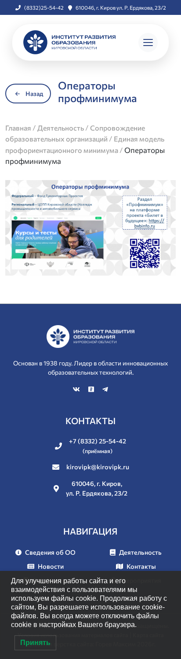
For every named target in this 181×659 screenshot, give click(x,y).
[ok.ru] (91, 389)
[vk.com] (77, 389)
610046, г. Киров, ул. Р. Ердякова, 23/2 (96, 488)
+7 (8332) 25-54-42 (97, 445)
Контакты (141, 566)
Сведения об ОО (50, 552)
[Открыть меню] (148, 42)
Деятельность (140, 552)
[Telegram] (105, 389)
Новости (51, 566)
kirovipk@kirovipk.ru (97, 467)
